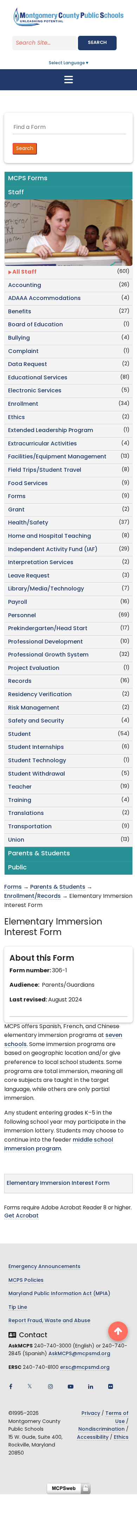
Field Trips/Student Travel (44, 470)
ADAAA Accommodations (44, 298)
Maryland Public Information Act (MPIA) (59, 1294)
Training (19, 800)
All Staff (24, 272)
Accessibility (93, 1437)
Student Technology (37, 761)
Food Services (28, 484)
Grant (16, 510)
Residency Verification (40, 695)
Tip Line (17, 1307)
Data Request (27, 364)
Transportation (30, 827)
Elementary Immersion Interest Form (58, 1183)
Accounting (24, 285)
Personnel (22, 616)
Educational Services (37, 378)
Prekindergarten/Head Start (47, 629)
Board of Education (35, 325)
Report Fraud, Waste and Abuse (49, 1321)
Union (16, 840)
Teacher (20, 787)
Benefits (19, 312)
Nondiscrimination (101, 1429)
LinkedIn (90, 1386)
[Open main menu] (68, 80)
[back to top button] (118, 1331)
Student (19, 734)
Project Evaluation (33, 668)
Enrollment (23, 404)
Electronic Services (34, 391)
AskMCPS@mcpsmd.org (79, 1354)
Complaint (23, 351)
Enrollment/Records (32, 896)
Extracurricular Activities (42, 444)
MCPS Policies (26, 1280)
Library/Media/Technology (46, 589)
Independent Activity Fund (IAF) (53, 550)
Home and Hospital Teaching (49, 536)
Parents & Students (57, 887)
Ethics (16, 417)
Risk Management (33, 708)
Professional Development (45, 642)
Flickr (110, 1386)
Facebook (10, 1386)
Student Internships (36, 747)
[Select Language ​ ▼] (89, 63)
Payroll (17, 602)
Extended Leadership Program (50, 430)
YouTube (70, 1386)
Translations (26, 813)
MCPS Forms (27, 179)
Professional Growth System (48, 655)
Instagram (50, 1386)
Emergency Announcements (44, 1266)
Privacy (90, 1413)
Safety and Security (36, 721)
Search (97, 42)
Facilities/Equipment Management (57, 457)
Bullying (19, 338)
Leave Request (29, 576)
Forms (17, 496)
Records (20, 681)
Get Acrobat (21, 1216)
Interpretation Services (40, 563)
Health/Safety (28, 523)
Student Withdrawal (36, 774)
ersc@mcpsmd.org (85, 1367)
